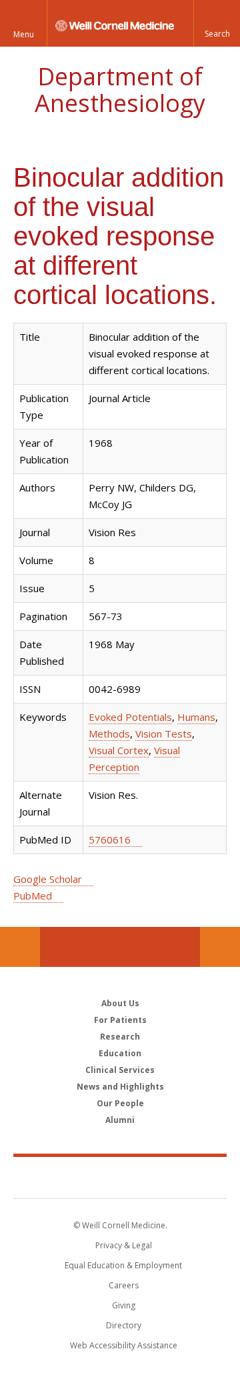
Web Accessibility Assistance (123, 1345)
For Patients (120, 1020)
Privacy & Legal (123, 1245)
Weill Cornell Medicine (120, 1177)
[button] (216, 23)
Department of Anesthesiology (120, 89)
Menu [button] (23, 34)
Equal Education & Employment (123, 1265)
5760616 (110, 839)
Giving (123, 1305)
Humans (196, 717)
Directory (123, 1325)
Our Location (20, 947)
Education (120, 1053)
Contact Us (220, 947)
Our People (120, 1103)
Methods (109, 733)
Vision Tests (163, 733)
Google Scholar (47, 879)
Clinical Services (120, 1070)
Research (120, 1036)
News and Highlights (120, 1086)
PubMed (32, 895)
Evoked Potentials (130, 717)
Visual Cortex (119, 750)
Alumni (120, 1120)
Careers (124, 1285)
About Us (120, 1003)
